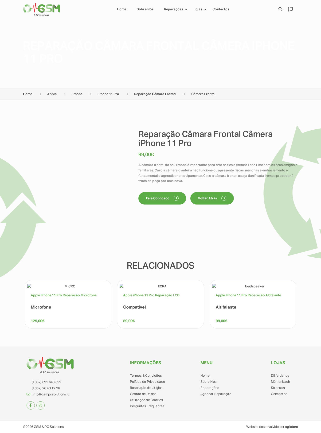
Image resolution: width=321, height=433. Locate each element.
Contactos (220, 9)
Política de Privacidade (147, 381)
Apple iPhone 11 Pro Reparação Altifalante (248, 295)
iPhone (77, 94)
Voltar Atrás (208, 198)
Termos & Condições (146, 375)
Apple (52, 94)
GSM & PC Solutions (49, 427)
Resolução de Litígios (146, 388)
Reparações (209, 388)
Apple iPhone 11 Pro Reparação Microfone (64, 295)
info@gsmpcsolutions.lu (51, 394)
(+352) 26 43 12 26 (46, 388)
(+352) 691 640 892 (46, 382)
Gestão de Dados (143, 394)
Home (121, 9)
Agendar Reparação (215, 394)
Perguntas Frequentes (147, 406)
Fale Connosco (158, 198)
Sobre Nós (145, 9)
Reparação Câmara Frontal (155, 94)
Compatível (134, 307)
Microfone (41, 307)
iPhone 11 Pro (108, 94)
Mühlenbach (280, 381)
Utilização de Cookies (146, 400)
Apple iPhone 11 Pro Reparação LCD (151, 295)
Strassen (278, 388)
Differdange (280, 375)
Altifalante (226, 307)
